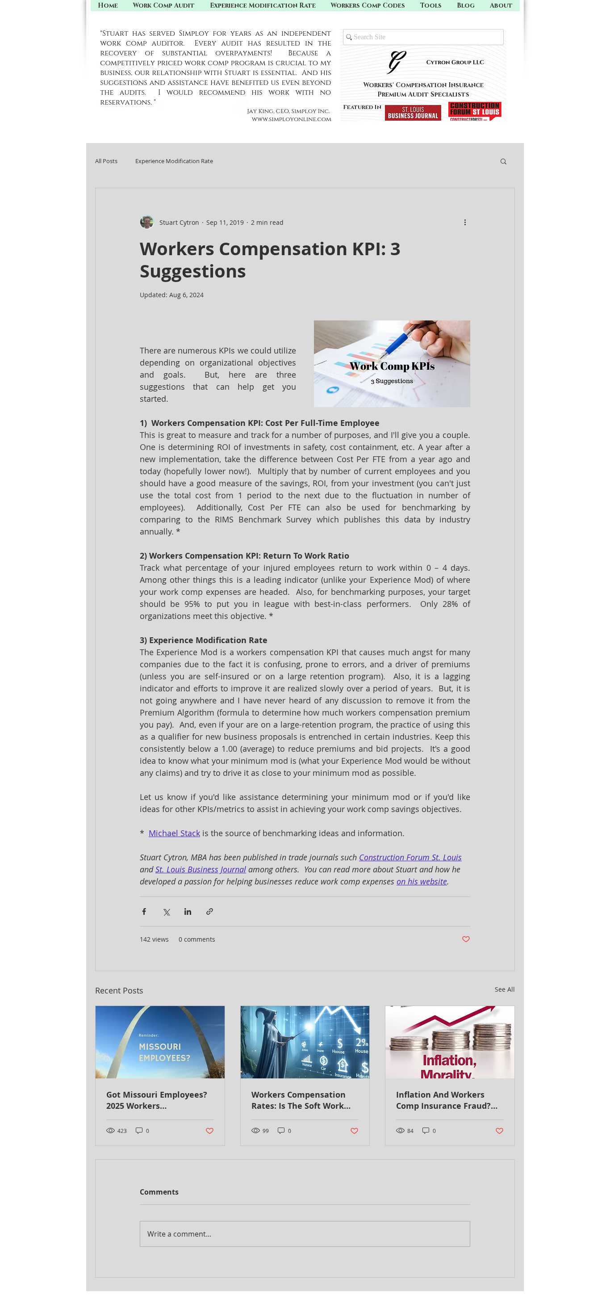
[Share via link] (209, 911)
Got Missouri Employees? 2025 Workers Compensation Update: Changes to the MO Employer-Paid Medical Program (156, 1100)
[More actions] (465, 222)
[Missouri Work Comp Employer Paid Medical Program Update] (160, 1042)
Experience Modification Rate (174, 161)
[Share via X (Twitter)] (166, 911)
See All (505, 989)
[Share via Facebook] (144, 911)
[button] (431, 5)
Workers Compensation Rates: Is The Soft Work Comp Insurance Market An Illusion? (299, 1100)
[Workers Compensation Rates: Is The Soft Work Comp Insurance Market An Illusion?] (305, 1042)
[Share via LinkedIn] (188, 911)
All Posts (106, 161)
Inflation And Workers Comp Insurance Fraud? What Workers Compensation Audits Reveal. (443, 1100)
